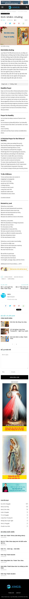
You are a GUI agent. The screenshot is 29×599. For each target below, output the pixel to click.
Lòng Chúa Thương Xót (13, 517)
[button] (26, 7)
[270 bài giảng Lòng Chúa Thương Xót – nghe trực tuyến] (5, 331)
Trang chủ (11, 592)
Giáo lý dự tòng (13, 506)
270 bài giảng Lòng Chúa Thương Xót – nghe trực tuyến (19, 330)
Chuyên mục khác (13, 526)
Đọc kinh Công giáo (5, 13)
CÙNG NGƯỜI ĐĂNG (6, 318)
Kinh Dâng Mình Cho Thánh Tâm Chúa (12, 560)
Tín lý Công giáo (13, 515)
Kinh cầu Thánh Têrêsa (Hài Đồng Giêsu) (13, 535)
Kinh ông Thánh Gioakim (8, 574)
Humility (4, 278)
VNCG (4, 20)
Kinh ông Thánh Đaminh (8, 554)
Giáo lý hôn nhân (13, 509)
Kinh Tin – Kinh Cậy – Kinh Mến (10, 549)
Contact (18, 592)
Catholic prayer (8, 276)
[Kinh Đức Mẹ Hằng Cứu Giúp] (5, 324)
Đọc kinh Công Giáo (18, 276)
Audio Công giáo (13, 512)
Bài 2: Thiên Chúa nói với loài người (22, 287)
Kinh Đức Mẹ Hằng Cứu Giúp (18, 322)
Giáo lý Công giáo (13, 523)
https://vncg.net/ (11, 296)
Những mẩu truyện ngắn (13, 520)
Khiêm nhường (11, 278)
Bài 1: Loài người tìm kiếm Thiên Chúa (7, 287)
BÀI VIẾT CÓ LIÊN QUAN (8, 315)
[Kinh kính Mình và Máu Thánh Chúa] (5, 339)
